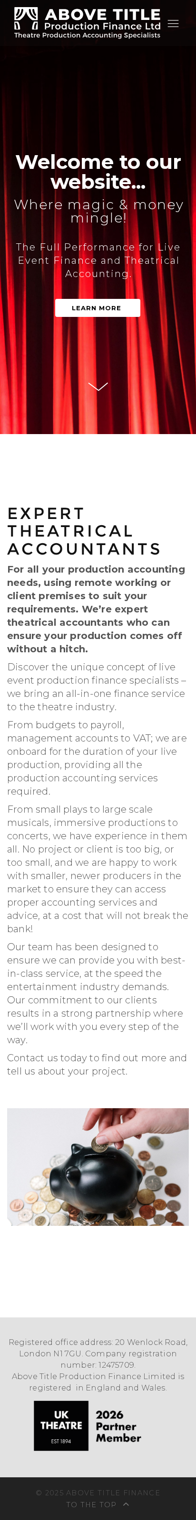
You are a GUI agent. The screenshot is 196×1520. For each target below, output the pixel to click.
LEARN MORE (96, 308)
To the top (92, 1505)
